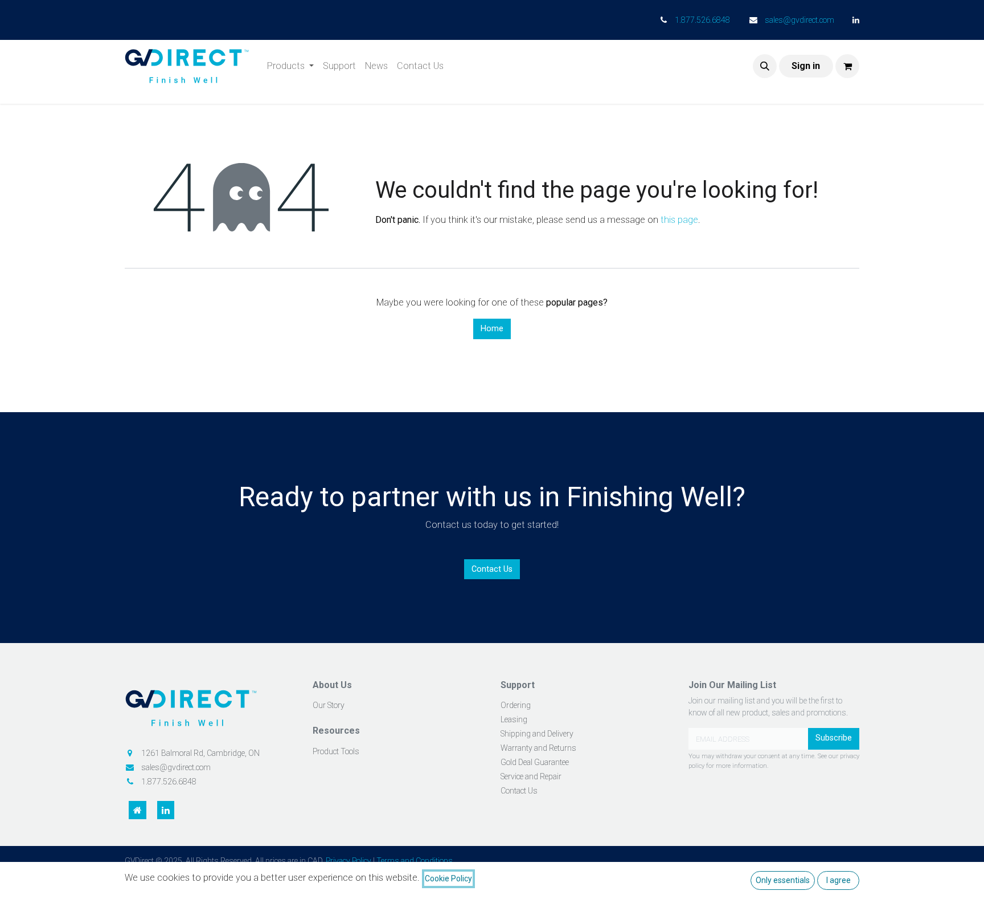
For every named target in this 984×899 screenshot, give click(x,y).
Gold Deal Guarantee (535, 762)
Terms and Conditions (414, 860)
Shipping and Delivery (537, 733)
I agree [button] (838, 880)
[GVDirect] (210, 711)
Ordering (516, 705)
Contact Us (492, 569)
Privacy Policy (348, 860)
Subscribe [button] (833, 738)
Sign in (806, 65)
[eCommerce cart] (847, 66)
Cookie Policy (448, 878)
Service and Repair (531, 776)
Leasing (514, 719)
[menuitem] (290, 66)
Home (492, 328)
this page (679, 219)
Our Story (329, 705)
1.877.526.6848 (702, 20)
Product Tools (336, 751)
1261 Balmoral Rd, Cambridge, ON (200, 753)
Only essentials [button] (783, 880)
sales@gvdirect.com (799, 20)
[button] (765, 66)
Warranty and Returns (538, 747)
